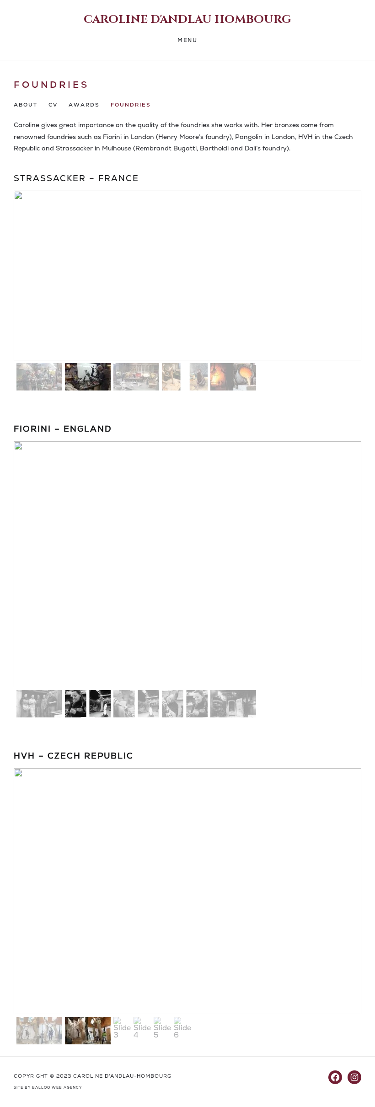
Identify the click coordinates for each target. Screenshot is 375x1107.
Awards (84, 105)
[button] (39, 376)
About (26, 105)
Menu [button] (187, 40)
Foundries (131, 105)
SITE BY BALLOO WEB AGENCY (48, 1088)
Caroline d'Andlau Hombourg (187, 20)
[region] (187, 292)
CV (53, 105)
